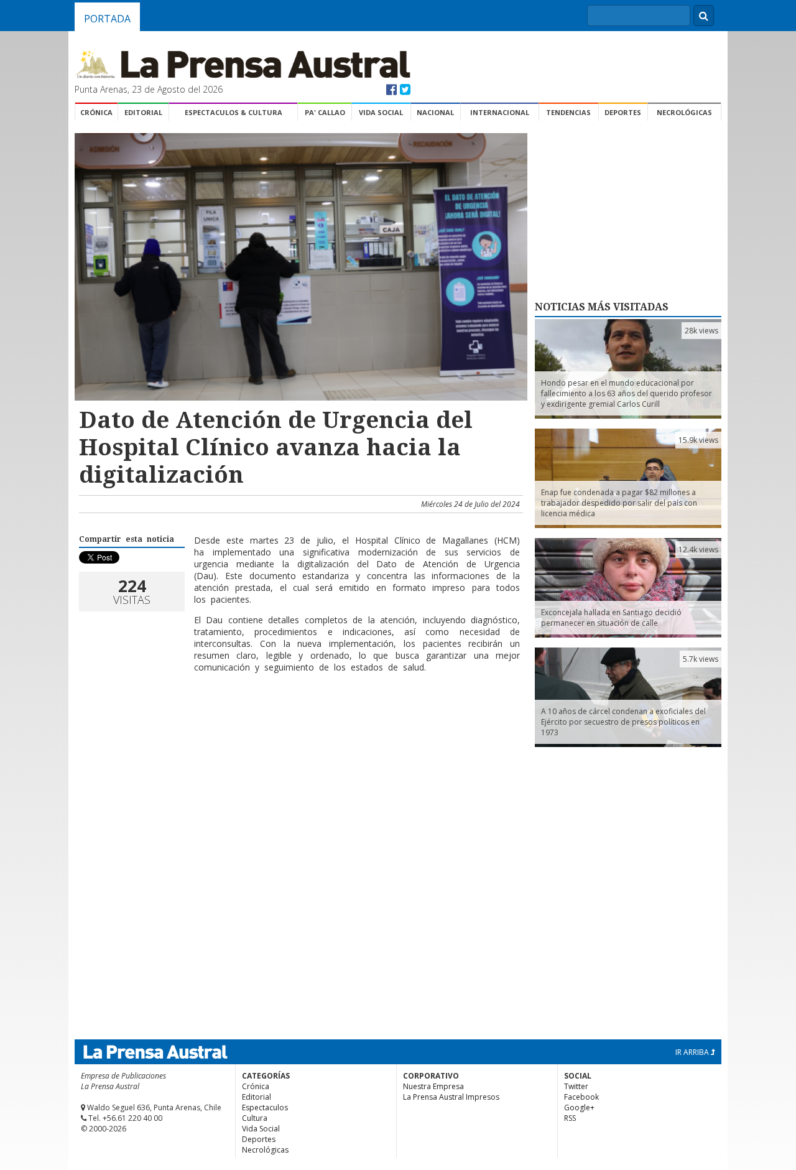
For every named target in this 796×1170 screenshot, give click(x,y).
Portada (107, 19)
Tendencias (568, 112)
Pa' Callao (325, 112)
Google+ (579, 1107)
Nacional (435, 112)
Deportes (622, 112)
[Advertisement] (299, 723)
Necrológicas (684, 112)
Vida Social (381, 112)
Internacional (499, 112)
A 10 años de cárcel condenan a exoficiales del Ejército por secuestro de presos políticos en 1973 (623, 722)
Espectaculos (265, 1107)
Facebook (581, 1097)
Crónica (96, 112)
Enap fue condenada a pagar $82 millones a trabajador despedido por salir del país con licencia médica (619, 503)
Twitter (576, 1086)
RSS (570, 1118)
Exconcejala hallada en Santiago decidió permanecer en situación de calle (611, 617)
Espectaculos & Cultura (233, 112)
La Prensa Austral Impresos (451, 1097)
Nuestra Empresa (433, 1086)
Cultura (254, 1118)
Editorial (143, 112)
